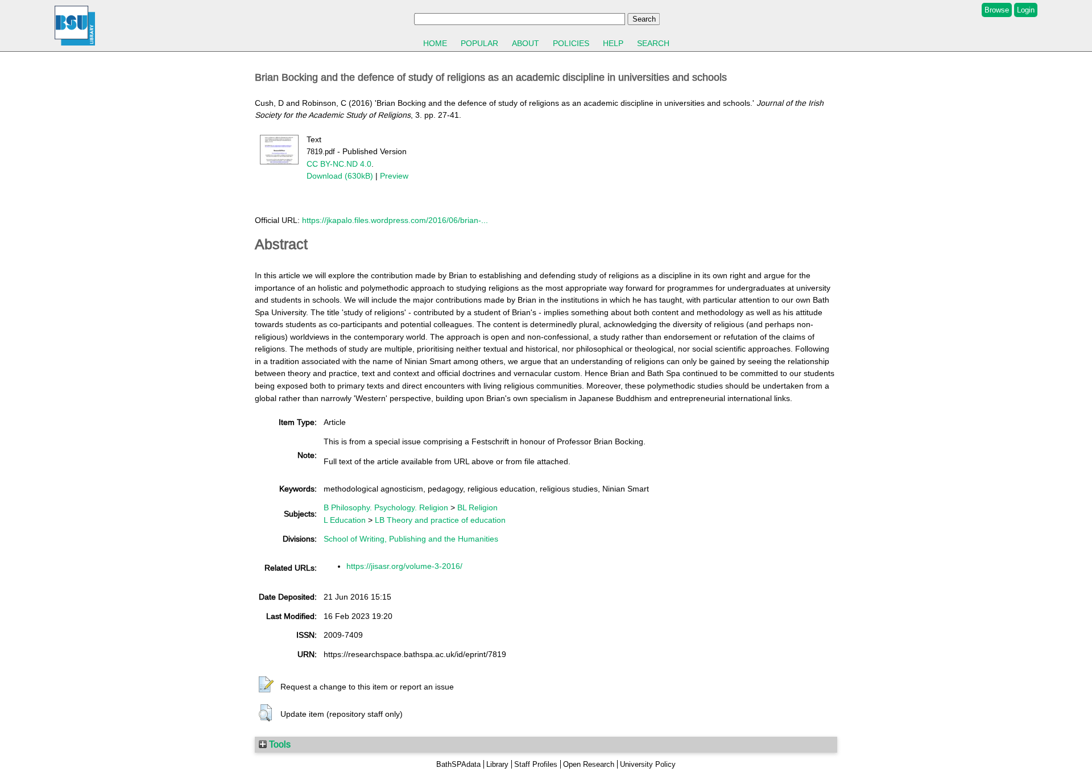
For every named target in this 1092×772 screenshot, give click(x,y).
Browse (997, 10)
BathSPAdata (458, 764)
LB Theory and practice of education (440, 520)
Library (497, 764)
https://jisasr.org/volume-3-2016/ (404, 566)
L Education (345, 520)
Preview (394, 175)
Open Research (588, 764)
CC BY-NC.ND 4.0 (339, 163)
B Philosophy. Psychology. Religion (386, 507)
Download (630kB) (340, 175)
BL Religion (477, 507)
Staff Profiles (535, 764)
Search (653, 43)
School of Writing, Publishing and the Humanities (411, 538)
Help (613, 43)
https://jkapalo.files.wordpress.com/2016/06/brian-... (395, 220)
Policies (571, 43)
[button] (266, 684)
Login (1026, 10)
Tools (279, 744)
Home (435, 43)
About (525, 43)
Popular (479, 43)
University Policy (648, 764)
